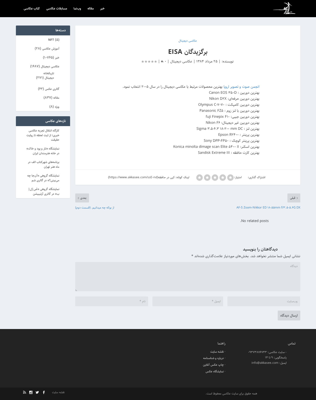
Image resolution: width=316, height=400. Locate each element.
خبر (102, 9)
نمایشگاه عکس (215, 371)
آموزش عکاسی (50, 48)
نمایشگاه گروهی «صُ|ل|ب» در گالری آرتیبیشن (43, 191)
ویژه (57, 106)
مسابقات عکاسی (56, 9)
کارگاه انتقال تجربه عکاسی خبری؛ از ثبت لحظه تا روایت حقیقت (42, 135)
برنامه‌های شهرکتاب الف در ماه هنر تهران (43, 164)
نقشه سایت (217, 351)
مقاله (90, 9)
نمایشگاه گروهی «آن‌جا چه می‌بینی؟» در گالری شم (43, 178)
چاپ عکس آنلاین (213, 364)
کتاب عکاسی (32, 9)
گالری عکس (52, 89)
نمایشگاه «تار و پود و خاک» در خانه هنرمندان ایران (42, 150)
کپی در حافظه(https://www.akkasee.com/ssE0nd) (141, 177)
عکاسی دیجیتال (181, 61)
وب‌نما (77, 9)
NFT (51, 40)
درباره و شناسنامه (213, 358)
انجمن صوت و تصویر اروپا (240, 86)
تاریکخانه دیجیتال (48, 75)
